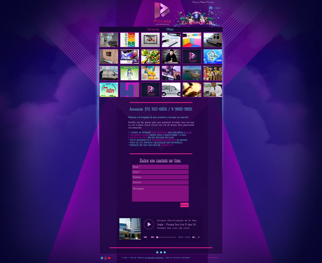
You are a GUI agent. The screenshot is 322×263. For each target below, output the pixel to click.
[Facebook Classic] (102, 258)
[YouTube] (109, 258)
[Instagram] (105, 258)
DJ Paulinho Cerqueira (154, 258)
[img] (171, 73)
